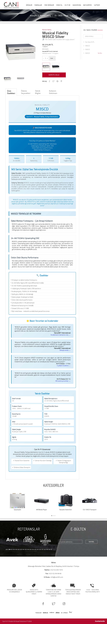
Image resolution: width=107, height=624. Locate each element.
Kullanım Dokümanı (53, 92)
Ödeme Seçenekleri (25, 92)
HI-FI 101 (67, 5)
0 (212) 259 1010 (57, 570)
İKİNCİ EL (59, 5)
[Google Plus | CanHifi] (57, 81)
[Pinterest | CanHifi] (61, 81)
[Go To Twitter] (53, 603)
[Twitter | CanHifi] (53, 81)
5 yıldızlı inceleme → (63, 365)
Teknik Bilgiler (38, 92)
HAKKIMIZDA (77, 5)
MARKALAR (38, 5)
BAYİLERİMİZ (87, 5)
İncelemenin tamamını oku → (60, 335)
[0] (98, 11)
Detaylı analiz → (65, 350)
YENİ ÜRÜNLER (49, 5)
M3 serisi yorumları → (63, 381)
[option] (20, 51)
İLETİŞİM (97, 5)
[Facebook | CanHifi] (49, 81)
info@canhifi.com (57, 577)
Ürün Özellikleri (11, 92)
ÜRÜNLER (29, 5)
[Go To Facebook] (43, 603)
